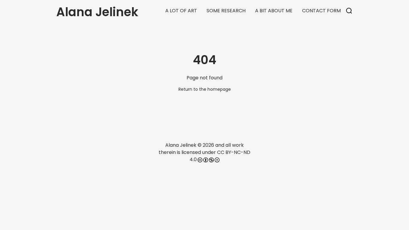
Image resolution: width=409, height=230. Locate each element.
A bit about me (274, 10)
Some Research (226, 10)
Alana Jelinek (180, 145)
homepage (219, 89)
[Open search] (349, 10)
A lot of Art (181, 10)
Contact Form (321, 10)
